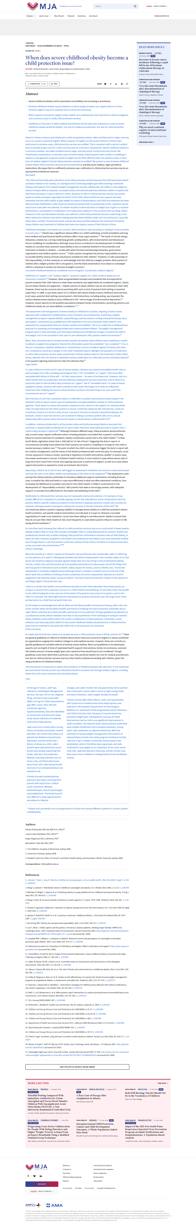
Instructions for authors (102, 1165)
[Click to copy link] (127, 84)
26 (63, 545)
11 (122, 299)
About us (66, 1165)
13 (78, 306)
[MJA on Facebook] (28, 1176)
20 (106, 473)
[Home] (54, 6)
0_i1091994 (98, 1032)
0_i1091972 (38, 972)
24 (61, 545)
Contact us (67, 1169)
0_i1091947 (124, 887)
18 (59, 430)
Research (44, 1089)
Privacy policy (67, 1188)
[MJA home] (36, 1167)
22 (115, 505)
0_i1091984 (98, 1009)
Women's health (145, 53)
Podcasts (71, 16)
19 (56, 447)
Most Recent (59, 16)
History (66, 1181)
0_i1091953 (42, 911)
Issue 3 (37, 51)
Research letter (144, 1120)
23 (50, 522)
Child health (30, 46)
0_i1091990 (119, 1023)
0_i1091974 (110, 980)
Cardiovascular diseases (149, 79)
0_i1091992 (80, 1027)
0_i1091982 (105, 1004)
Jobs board (97, 1181)
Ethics (66, 46)
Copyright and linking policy (106, 1188)
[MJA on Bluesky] (34, 1176)
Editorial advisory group (72, 1177)
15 (128, 357)
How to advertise (100, 1173)
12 (76, 306)
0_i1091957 (101, 923)
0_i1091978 (81, 995)
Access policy (98, 1177)
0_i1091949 (51, 895)
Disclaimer (78, 1188)
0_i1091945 (30, 883)
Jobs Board (93, 16)
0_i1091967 (64, 957)
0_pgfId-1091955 (37, 918)
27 (122, 634)
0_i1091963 (78, 941)
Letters (158, 53)
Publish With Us (161, 16)
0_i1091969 (66, 965)
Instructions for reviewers (103, 1169)
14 (120, 335)
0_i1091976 (77, 988)
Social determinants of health (49, 46)
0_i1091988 (96, 1018)
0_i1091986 (101, 1014)
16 (85, 360)
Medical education (96, 1089)
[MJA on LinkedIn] (41, 1176)
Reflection (142, 1089)
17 (110, 418)
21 (100, 490)
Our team (66, 1173)
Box (79, 164)
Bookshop (82, 16)
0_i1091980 (60, 1000)
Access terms (89, 1188)
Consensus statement (49, 1120)
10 (47, 278)
